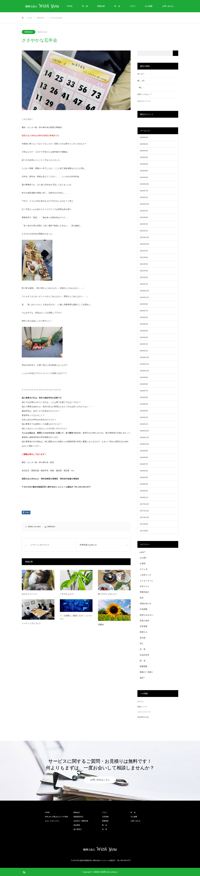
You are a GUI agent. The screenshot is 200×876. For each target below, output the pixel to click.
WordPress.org (142, 717)
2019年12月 (144, 357)
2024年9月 (144, 164)
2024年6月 (144, 177)
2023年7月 (144, 191)
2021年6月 (144, 257)
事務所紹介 (28, 32)
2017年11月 (144, 511)
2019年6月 (144, 397)
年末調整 (143, 609)
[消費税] (114, 610)
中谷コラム (144, 586)
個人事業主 (77, 829)
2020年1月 (144, 351)
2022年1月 (144, 231)
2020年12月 (144, 291)
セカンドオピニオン (52, 821)
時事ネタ (143, 632)
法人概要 (149, 6)
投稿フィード (142, 707)
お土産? (143, 558)
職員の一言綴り (146, 672)
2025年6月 (144, 144)
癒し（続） (141, 81)
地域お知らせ (145, 603)
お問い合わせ (167, 6)
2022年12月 (144, 204)
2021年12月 (144, 237)
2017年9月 (144, 524)
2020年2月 (144, 344)
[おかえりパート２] (38, 580)
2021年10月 (144, 244)
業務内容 (101, 6)
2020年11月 (144, 297)
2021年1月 (144, 284)
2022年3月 (144, 224)
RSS (24, 872)
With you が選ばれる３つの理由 (56, 817)
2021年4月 (144, 271)
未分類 (142, 638)
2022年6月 (144, 217)
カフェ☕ (144, 569)
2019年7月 (144, 391)
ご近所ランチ (145, 575)
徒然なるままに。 (147, 615)
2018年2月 (144, 491)
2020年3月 (144, 337)
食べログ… (141, 74)
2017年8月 (144, 531)
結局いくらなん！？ (144, 94)
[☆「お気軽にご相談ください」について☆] (76, 605)
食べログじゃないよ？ (107, 594)
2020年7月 (144, 311)
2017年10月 (144, 517)
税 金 (142, 661)
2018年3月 (144, 484)
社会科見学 (144, 655)
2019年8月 (144, 384)
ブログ (132, 6)
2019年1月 (144, 424)
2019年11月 (144, 364)
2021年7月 (144, 251)
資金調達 (76, 825)
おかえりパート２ (29, 594)
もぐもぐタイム (146, 581)
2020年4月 (144, 331)
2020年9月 (144, 304)
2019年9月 (144, 377)
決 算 (142, 649)
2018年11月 (144, 437)
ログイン (140, 702)
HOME (70, 6)
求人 (142, 643)
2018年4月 (144, 477)
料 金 (117, 6)
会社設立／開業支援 (80, 821)
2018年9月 (144, 451)
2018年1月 (144, 497)
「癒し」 (140, 87)
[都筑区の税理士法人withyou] (100, 849)
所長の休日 (144, 621)
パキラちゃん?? (66, 594)
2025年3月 (144, 157)
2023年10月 (144, 184)
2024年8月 (144, 171)
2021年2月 (144, 277)
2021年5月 (144, 264)
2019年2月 (144, 417)
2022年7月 (144, 211)
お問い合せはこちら (100, 780)
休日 (142, 598)
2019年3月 (144, 411)
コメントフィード (143, 712)
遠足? (142, 678)
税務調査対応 (78, 817)
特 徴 (85, 6)
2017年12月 (144, 504)
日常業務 (143, 626)
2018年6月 (144, 471)
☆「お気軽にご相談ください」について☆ (76, 617)
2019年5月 (144, 404)
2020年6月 (144, 317)
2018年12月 (144, 431)
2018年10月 (144, 444)
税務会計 (76, 812)
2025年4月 (144, 151)
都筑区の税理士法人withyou (106, 872)
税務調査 (143, 666)
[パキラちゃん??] (76, 580)
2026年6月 (144, 137)
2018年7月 (144, 464)
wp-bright (37, 527)
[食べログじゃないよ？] (114, 580)
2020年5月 (144, 324)
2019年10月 (144, 371)
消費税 (101, 624)
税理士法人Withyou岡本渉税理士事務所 (38, 135)
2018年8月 (144, 457)
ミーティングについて (31, 623)
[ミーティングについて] (38, 609)
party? (142, 552)
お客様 (142, 563)
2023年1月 (144, 197)
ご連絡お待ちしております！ (34, 454)
